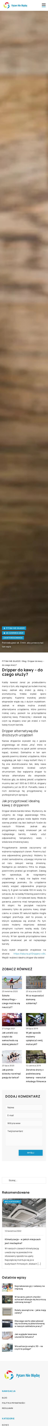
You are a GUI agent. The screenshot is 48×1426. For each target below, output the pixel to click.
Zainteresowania (13, 637)
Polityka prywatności (13, 1403)
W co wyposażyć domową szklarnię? (35, 999)
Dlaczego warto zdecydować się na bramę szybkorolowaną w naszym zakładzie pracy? (30, 1324)
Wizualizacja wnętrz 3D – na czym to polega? (29, 1347)
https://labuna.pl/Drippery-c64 (29, 953)
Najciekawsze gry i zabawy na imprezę (30, 1287)
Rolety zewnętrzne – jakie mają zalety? (30, 1311)
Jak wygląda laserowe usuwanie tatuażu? (26, 1335)
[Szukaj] (5, 1180)
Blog (4, 1397)
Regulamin (7, 1408)
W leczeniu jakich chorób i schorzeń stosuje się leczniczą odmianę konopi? (30, 1300)
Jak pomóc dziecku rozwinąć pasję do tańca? (11, 1073)
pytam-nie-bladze (15, 628)
